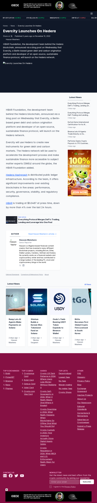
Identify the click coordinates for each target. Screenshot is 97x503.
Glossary (81, 377)
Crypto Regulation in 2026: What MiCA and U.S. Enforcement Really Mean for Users (48, 456)
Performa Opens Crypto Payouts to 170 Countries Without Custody (78, 142)
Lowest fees (64, 377)
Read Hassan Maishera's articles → (42, 234)
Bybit (7, 373)
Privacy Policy (83, 381)
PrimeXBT (9, 377)
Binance (9, 381)
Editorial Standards (12, 274)
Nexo (7, 385)
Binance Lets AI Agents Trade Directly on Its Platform (77, 133)
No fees (62, 381)
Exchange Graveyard (82, 390)
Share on (6, 36)
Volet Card (29, 387)
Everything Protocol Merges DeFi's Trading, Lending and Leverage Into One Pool (79, 104)
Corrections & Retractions (83, 414)
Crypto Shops (65, 392)
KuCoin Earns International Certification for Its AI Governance (78, 123)
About (47, 274)
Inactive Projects (85, 395)
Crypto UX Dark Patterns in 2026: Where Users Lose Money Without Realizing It (48, 380)
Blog (79, 385)
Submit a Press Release (84, 427)
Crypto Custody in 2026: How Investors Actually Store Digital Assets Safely (47, 437)
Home (5, 26)
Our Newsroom (84, 402)
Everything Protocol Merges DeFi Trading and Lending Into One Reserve (79, 114)
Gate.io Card (29, 384)
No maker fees (65, 388)
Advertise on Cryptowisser (83, 421)
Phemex (9, 388)
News (13, 26)
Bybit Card (29, 380)
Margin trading (65, 385)
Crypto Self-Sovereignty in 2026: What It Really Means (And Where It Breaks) (46, 398)
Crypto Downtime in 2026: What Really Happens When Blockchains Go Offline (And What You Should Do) (48, 417)
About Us (81, 399)
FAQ (79, 373)
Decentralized (65, 373)
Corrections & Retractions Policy (32, 274)
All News (87, 284)
